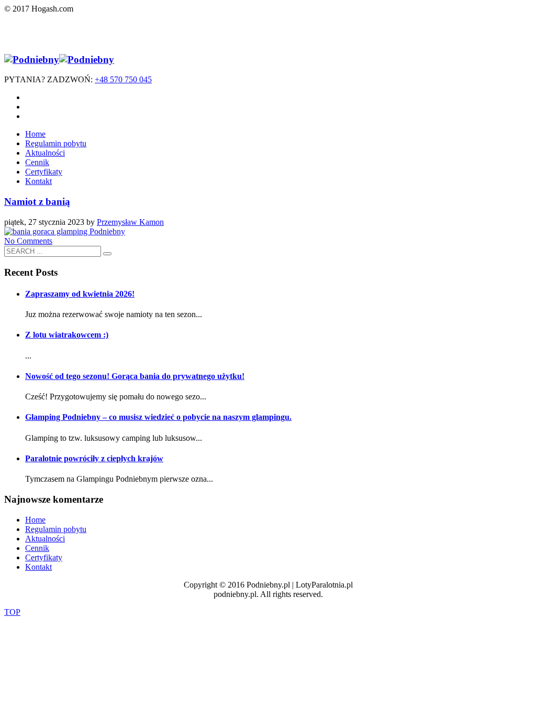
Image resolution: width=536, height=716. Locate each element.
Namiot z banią (37, 201)
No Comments (28, 240)
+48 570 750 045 (123, 79)
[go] (107, 253)
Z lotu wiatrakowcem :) (66, 334)
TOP (12, 611)
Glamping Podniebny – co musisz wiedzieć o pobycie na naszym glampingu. (158, 417)
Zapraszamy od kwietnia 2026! (80, 293)
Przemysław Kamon (130, 222)
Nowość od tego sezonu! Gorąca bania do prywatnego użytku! (134, 376)
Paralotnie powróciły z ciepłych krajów (94, 458)
